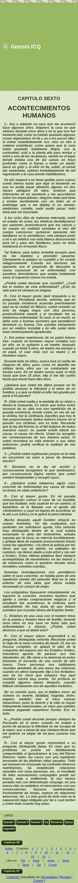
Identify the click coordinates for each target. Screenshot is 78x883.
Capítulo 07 (12, 870)
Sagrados (9, 828)
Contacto (12, 877)
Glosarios (57, 822)
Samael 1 (9, 822)
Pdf (23, 860)
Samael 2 (22, 822)
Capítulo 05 (12, 842)
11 (57, 852)
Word (65, 860)
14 (43, 856)
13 (32, 856)
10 (46, 852)
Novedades (49, 877)
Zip (39, 864)
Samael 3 (36, 822)
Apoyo (69, 822)
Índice (9, 848)
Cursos (38, 880)
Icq (46, 822)
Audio (51, 860)
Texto (25, 864)
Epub (36, 860)
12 (68, 852)
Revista (65, 877)
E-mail (53, 864)
